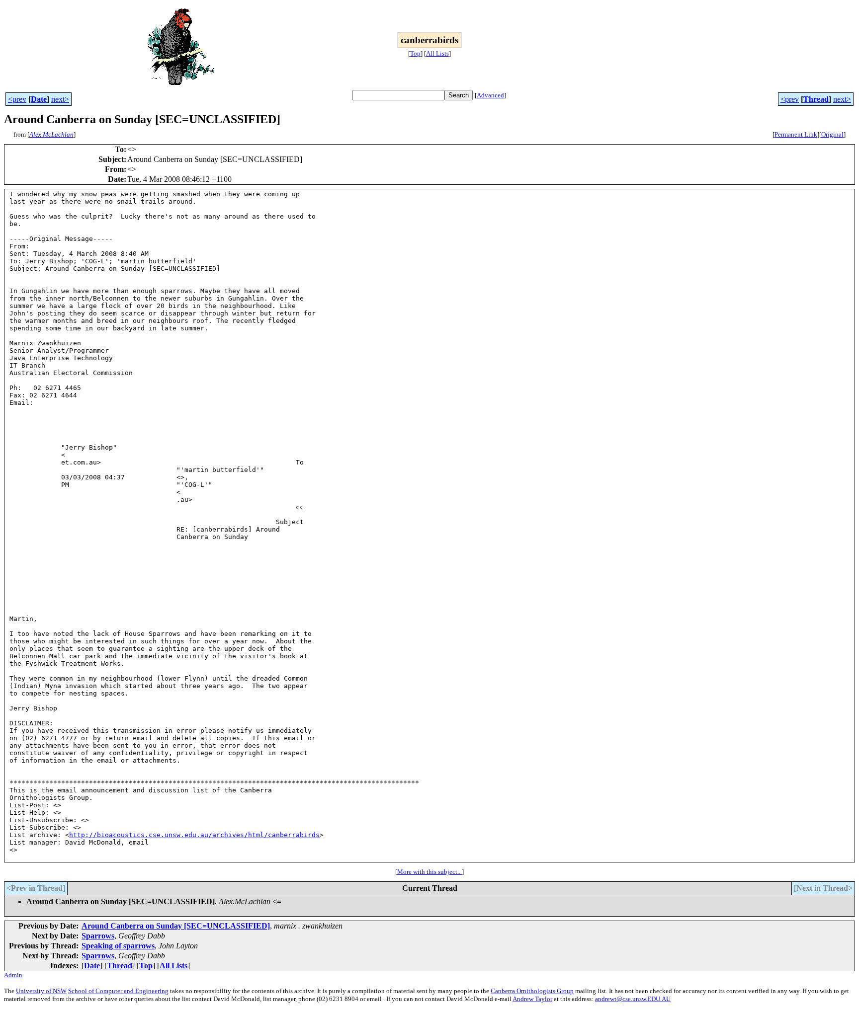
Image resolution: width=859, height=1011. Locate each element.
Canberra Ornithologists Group (532, 991)
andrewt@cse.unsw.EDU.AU (633, 999)
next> (60, 99)
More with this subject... (429, 871)
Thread (816, 99)
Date (39, 99)
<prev (17, 99)
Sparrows (98, 936)
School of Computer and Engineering (118, 991)
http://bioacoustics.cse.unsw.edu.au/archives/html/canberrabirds (194, 835)
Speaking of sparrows (118, 945)
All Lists (437, 53)
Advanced (490, 95)
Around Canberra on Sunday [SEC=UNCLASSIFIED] (176, 926)
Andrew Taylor (532, 999)
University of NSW (41, 991)
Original (832, 134)
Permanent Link (795, 134)
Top (415, 53)
